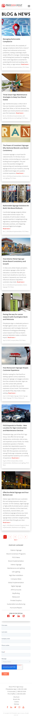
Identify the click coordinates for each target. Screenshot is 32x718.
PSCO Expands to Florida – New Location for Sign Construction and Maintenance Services (15, 428)
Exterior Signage (23, 396)
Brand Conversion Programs (17, 525)
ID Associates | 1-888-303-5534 (16, 691)
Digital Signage (14, 396)
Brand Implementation (16, 67)
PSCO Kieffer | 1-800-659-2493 (17, 694)
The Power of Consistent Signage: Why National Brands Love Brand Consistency (16, 148)
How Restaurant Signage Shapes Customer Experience (15, 369)
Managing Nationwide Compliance (11, 40)
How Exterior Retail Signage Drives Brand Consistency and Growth (14, 261)
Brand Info (16, 699)
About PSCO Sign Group (16, 687)
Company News (15, 340)
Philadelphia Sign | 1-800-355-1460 (16, 689)
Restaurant (21, 398)
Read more (24, 64)
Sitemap (16, 704)
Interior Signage (7, 398)
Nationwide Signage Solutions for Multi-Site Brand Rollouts (16, 207)
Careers (16, 702)
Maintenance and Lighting (14, 118)
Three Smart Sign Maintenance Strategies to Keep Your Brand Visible (15, 97)
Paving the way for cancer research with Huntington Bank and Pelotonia (15, 317)
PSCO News (26, 67)
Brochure (16, 697)
